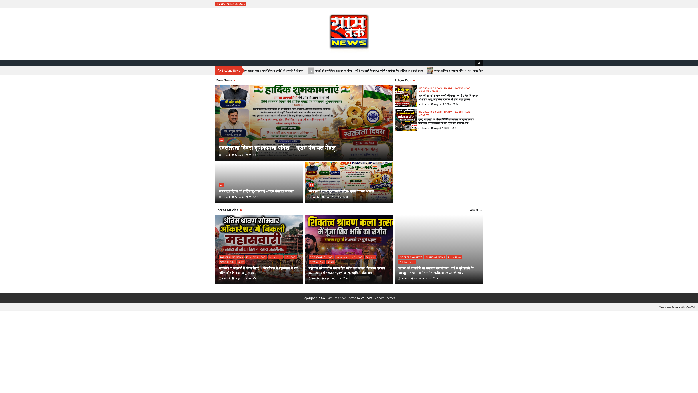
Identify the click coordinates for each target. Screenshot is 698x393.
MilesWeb (691, 306)
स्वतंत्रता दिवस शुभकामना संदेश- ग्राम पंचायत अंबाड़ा (341, 191)
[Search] (479, 63)
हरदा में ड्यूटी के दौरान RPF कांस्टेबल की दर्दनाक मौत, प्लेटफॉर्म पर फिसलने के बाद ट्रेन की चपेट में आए (446, 121)
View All (474, 210)
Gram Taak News (336, 298)
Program (370, 257)
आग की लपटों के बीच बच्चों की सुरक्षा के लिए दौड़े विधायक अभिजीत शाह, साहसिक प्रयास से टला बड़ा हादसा (448, 97)
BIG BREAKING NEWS (430, 88)
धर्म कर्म (241, 262)
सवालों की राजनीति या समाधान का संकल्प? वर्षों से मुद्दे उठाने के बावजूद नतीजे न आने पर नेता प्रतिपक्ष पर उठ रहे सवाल (327, 70)
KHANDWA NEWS (256, 257)
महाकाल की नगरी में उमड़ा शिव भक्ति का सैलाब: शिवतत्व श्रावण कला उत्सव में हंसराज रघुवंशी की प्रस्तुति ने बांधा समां (347, 270)
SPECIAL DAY (227, 262)
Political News (407, 262)
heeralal (226, 155)
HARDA (448, 88)
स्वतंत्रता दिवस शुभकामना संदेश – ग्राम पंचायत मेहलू (417, 70)
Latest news (462, 88)
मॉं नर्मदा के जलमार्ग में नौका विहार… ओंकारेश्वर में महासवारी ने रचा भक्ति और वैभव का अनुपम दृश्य (258, 270)
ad (221, 139)
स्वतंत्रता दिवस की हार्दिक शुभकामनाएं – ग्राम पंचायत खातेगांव (481, 70)
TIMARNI (436, 91)
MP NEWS (423, 91)
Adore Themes (386, 298)
